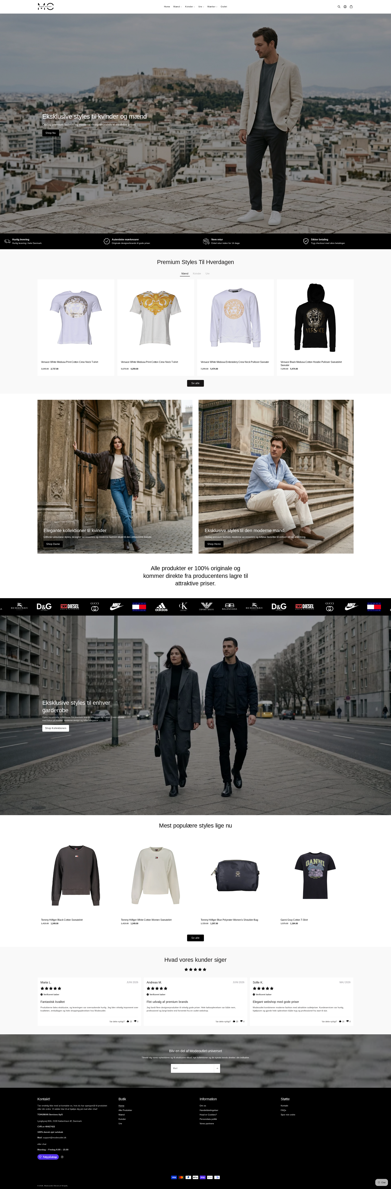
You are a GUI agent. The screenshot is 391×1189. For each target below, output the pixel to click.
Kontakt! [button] (43, 1099)
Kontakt (284, 1105)
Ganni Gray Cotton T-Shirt (294, 920)
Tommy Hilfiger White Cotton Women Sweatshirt (146, 920)
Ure (120, 1123)
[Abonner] (217, 1068)
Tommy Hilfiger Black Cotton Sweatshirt (62, 920)
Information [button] (208, 1099)
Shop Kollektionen (55, 728)
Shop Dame (53, 544)
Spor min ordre (288, 1114)
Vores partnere (207, 1123)
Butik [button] (122, 1099)
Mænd (122, 1114)
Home (121, 1105)
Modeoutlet (48, 1186)
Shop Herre (214, 544)
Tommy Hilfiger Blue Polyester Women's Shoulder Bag (229, 920)
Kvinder (122, 1119)
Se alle (195, 383)
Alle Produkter (125, 1110)
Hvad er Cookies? (208, 1114)
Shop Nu (51, 132)
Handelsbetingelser (209, 1110)
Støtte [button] (285, 1099)
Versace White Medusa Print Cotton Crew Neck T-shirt (69, 362)
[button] (177, 7)
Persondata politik (208, 1119)
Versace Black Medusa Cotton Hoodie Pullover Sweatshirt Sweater (311, 364)
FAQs (283, 1110)
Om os (203, 1105)
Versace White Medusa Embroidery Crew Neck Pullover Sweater (235, 362)
